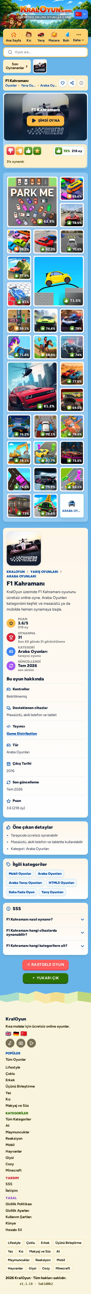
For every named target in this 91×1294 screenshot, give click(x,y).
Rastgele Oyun (47, 964)
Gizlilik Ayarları (17, 1211)
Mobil (10, 1145)
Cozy (10, 1164)
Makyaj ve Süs (17, 1106)
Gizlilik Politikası (19, 1204)
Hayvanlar (14, 1152)
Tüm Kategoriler (18, 1119)
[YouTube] (31, 1043)
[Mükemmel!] (37, 151)
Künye (11, 1223)
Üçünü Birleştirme (20, 1086)
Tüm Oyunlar (16, 1060)
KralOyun (16, 571)
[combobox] (49, 52)
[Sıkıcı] (11, 151)
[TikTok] (10, 1043)
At (8, 1126)
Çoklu (10, 1074)
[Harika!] (28, 151)
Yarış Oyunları (28, 85)
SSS (9, 1184)
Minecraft (14, 1170)
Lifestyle (13, 1068)
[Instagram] (20, 1043)
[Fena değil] (19, 151)
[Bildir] (81, 83)
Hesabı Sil (14, 1230)
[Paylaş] (72, 83)
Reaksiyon (14, 1139)
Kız (8, 1099)
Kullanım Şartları (19, 1217)
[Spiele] (16, 1034)
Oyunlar (11, 85)
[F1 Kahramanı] (40, 66)
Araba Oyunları (48, 85)
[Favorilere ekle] (62, 83)
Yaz (8, 1093)
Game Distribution (22, 734)
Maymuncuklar (17, 1132)
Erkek (10, 1080)
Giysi (10, 1158)
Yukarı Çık (48, 978)
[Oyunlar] (81, 14)
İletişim (12, 1191)
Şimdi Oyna (49, 120)
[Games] (8, 1034)
